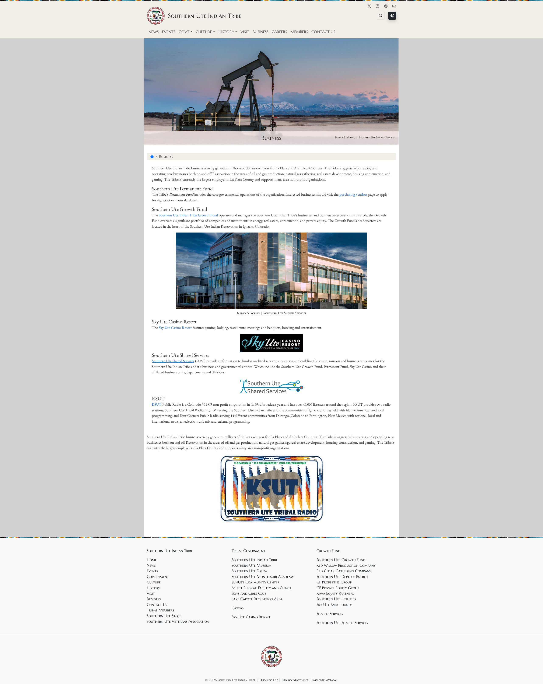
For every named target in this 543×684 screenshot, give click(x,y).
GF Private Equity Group (337, 588)
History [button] (226, 31)
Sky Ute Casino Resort (175, 327)
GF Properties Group (334, 582)
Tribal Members (160, 610)
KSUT (156, 404)
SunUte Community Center (255, 582)
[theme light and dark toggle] (392, 16)
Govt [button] (184, 31)
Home (152, 560)
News (153, 31)
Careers (279, 31)
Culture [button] (204, 31)
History (153, 588)
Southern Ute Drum (249, 571)
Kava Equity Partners (335, 593)
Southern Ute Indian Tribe (255, 560)
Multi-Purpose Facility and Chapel (262, 588)
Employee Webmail (325, 680)
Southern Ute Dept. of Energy (342, 576)
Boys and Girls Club (249, 593)
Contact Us (323, 31)
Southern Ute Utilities (336, 599)
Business (260, 31)
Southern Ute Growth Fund (340, 560)
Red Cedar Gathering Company (343, 571)
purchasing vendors (353, 194)
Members (299, 31)
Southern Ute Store (164, 616)
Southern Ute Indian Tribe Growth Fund (188, 215)
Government (158, 576)
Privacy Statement (295, 680)
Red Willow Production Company (346, 565)
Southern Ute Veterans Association (178, 621)
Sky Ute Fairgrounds (334, 604)
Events (168, 31)
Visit (245, 31)
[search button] (381, 16)
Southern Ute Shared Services (173, 360)
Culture (154, 582)
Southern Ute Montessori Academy (263, 576)
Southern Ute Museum (252, 565)
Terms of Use (268, 680)
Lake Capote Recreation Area (257, 599)
